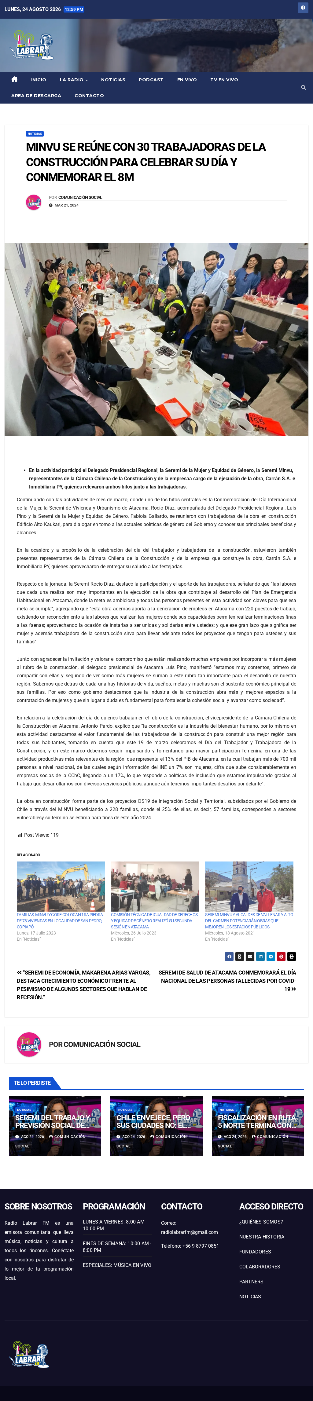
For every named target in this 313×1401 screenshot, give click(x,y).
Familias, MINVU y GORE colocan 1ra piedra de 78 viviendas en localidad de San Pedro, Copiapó (60, 920)
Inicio (38, 79)
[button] (303, 87)
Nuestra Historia (261, 1237)
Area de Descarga (36, 95)
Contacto (89, 95)
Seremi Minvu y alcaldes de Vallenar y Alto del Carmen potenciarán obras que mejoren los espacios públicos (249, 920)
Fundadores (255, 1252)
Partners (251, 1282)
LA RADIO (72, 79)
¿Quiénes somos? (261, 1222)
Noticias (113, 79)
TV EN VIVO (224, 79)
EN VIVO (187, 79)
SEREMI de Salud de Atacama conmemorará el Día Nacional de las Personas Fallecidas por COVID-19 (227, 980)
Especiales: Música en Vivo (117, 1265)
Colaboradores (260, 1267)
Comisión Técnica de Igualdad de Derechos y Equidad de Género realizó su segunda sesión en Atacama (154, 920)
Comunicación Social (80, 197)
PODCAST (151, 79)
